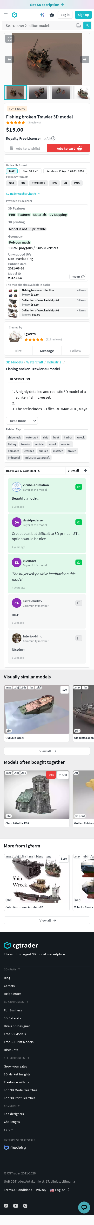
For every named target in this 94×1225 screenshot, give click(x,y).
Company (10, 969)
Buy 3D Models (14, 1001)
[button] (78, 25)
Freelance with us (16, 1082)
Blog (7, 978)
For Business (13, 1010)
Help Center (12, 994)
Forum (8, 1129)
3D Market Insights (17, 1074)
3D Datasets (12, 1018)
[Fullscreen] (9, 39)
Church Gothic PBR (17, 823)
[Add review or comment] (85, 470)
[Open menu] (6, 15)
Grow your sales (15, 1066)
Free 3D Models (15, 1034)
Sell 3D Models (14, 1058)
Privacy (41, 1190)
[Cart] (52, 15)
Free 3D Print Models (19, 1042)
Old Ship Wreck (15, 738)
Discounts (11, 1050)
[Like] (18, 158)
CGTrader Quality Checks (21, 193)
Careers (9, 986)
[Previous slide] (9, 59)
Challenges (12, 1122)
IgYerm (30, 333)
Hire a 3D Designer (17, 1026)
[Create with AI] (42, 15)
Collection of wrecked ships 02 (24, 907)
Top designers (14, 1114)
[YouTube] (16, 1206)
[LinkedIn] (6, 1206)
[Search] (87, 25)
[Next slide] (84, 59)
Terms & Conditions (18, 1190)
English (58, 1190)
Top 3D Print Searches (19, 1098)
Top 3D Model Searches (20, 1090)
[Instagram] (25, 1205)
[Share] (75, 158)
